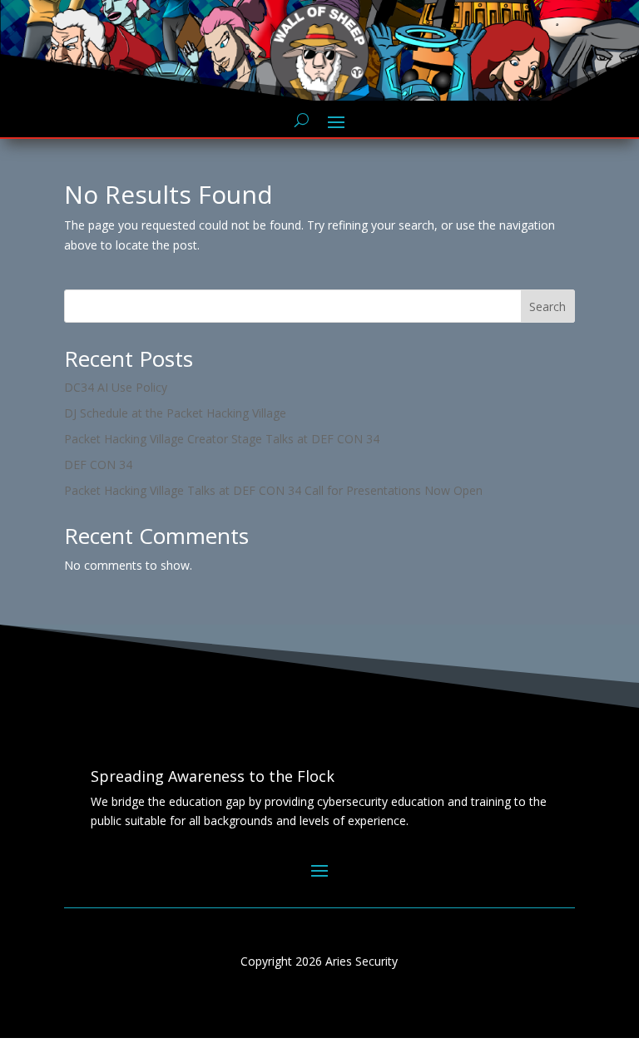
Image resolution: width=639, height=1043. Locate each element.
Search (547, 306)
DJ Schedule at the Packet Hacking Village (175, 413)
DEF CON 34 (98, 464)
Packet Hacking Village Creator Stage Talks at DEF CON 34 (221, 439)
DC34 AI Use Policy (115, 387)
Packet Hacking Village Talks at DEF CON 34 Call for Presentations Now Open (273, 490)
